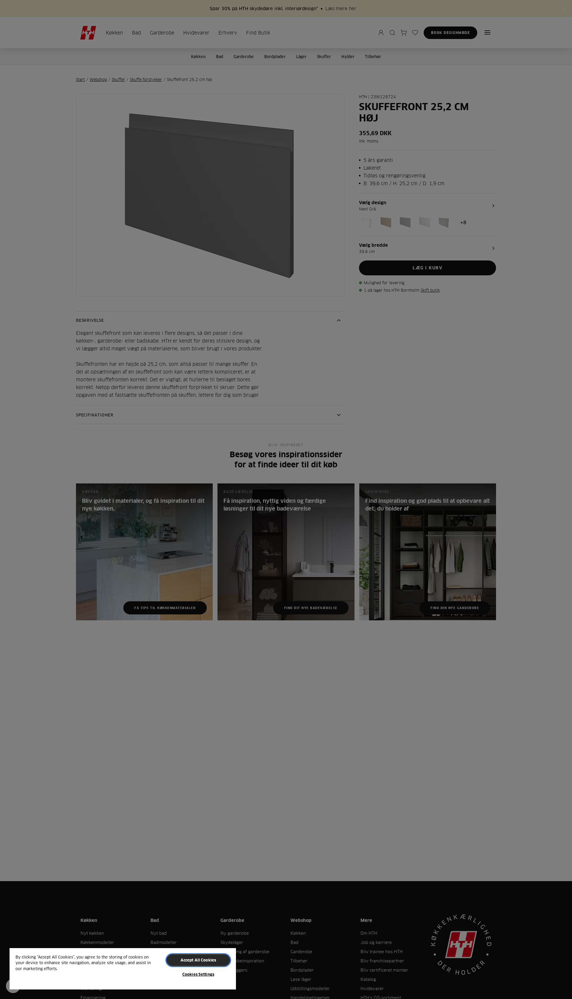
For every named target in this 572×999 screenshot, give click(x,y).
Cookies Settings (198, 974)
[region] (123, 968)
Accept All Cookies (198, 960)
